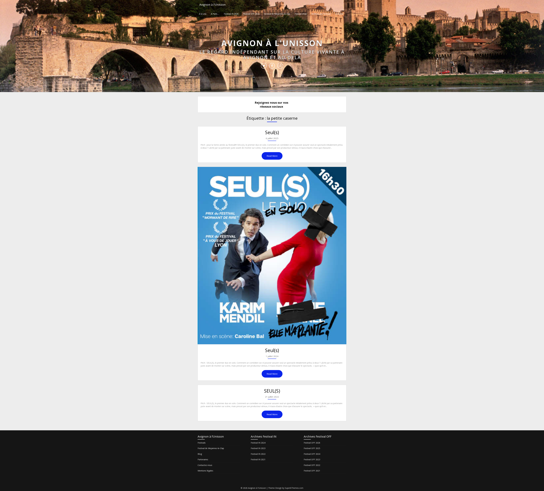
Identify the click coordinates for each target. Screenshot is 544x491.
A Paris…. (215, 13)
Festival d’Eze (301, 13)
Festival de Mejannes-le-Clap (211, 448)
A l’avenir (339, 13)
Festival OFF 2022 (312, 465)
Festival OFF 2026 (251, 13)
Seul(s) (272, 132)
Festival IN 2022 (258, 454)
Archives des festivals (321, 13)
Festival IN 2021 (258, 459)
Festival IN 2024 (258, 442)
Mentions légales (205, 470)
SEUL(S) (272, 391)
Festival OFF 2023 (312, 459)
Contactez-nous (205, 465)
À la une (202, 13)
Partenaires (203, 459)
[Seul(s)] (272, 255)
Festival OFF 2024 (312, 454)
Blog (200, 454)
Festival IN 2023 (258, 448)
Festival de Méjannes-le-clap (277, 13)
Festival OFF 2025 (312, 448)
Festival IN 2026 (231, 13)
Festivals (202, 442)
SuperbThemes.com (294, 488)
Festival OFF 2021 (312, 470)
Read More (272, 155)
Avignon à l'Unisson (212, 5)
